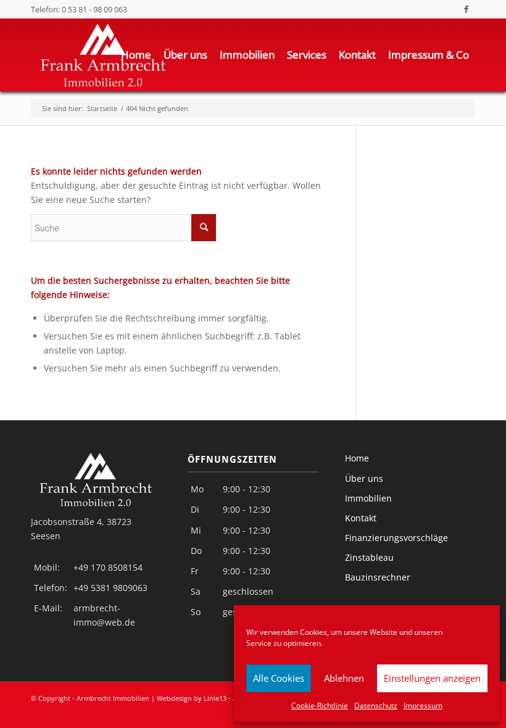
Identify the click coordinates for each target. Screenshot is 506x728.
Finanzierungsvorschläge (396, 538)
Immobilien (368, 498)
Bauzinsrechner (377, 577)
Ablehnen (344, 678)
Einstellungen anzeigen (432, 678)
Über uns (364, 478)
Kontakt (360, 518)
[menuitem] (136, 55)
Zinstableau (369, 557)
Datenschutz (375, 705)
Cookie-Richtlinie (319, 705)
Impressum (423, 705)
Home (357, 458)
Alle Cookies (278, 678)
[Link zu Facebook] (466, 9)
